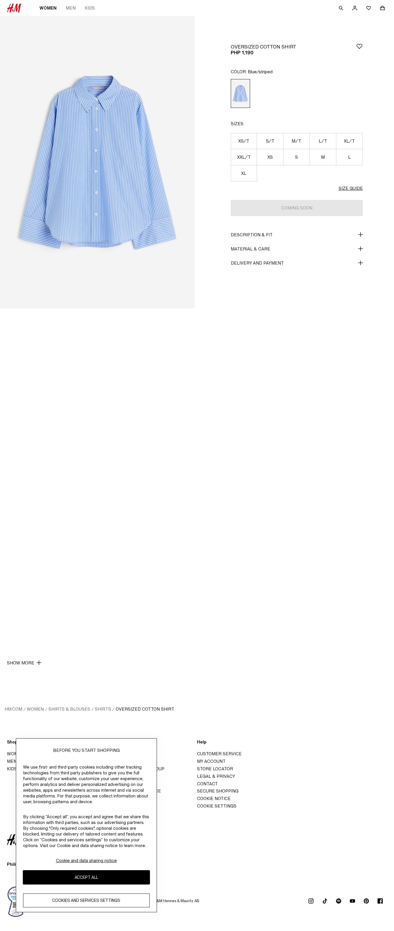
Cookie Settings (217, 805)
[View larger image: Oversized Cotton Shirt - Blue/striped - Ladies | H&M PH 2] (97, 454)
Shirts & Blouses (69, 709)
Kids (90, 7)
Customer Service (219, 753)
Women (48, 7)
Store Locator (215, 768)
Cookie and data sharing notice (86, 860)
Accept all (86, 877)
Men (71, 7)
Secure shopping (218, 790)
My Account (211, 761)
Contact (207, 783)
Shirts (103, 709)
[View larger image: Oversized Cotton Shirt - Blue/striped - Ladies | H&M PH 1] (97, 162)
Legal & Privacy (216, 776)
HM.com (13, 709)
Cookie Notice (214, 798)
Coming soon (296, 207)
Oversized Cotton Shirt (145, 709)
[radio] (240, 93)
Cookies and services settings (86, 900)
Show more (20, 662)
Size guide (351, 188)
